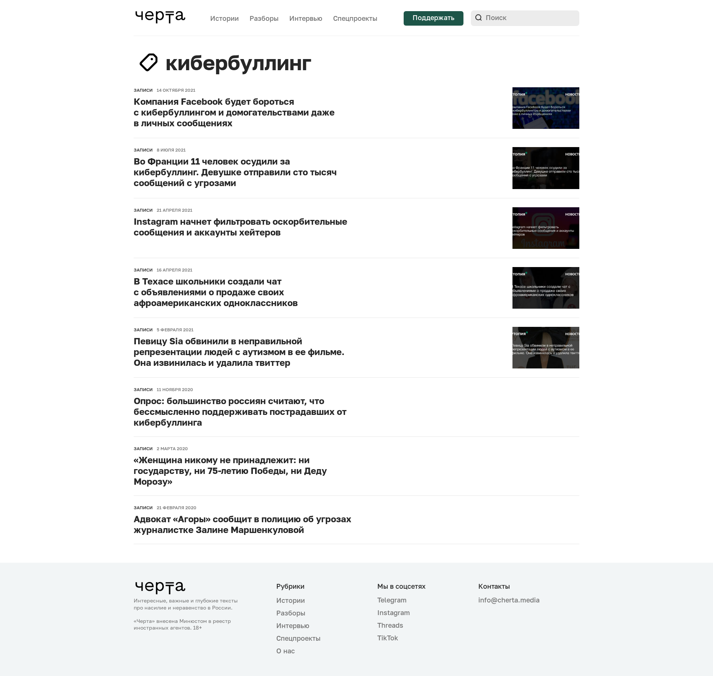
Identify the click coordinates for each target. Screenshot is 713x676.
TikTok (387, 637)
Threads (390, 625)
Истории (224, 18)
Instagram (393, 612)
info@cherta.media (509, 600)
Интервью (305, 18)
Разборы (264, 18)
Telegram (392, 600)
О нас (285, 651)
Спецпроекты (355, 18)
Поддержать (434, 17)
